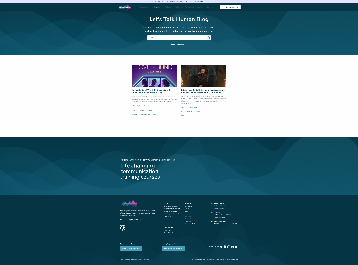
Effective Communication (141, 115)
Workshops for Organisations (172, 214)
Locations (187, 214)
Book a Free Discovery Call (173, 248)
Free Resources (189, 7)
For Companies (156, 7)
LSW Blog (188, 221)
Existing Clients (168, 216)
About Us (199, 7)
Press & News (189, 219)
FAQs (186, 211)
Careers (187, 209)
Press (153, 115)
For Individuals (143, 7)
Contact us (234, 259)
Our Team (188, 216)
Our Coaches (178, 7)
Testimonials (168, 7)
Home (166, 203)
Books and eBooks (190, 224)
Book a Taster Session (170, 211)
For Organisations (208, 259)
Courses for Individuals (170, 206)
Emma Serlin (143, 106)
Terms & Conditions (170, 233)
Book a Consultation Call (131, 248)
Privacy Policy (169, 228)
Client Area (210, 7)
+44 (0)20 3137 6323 (133, 220)
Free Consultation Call (230, 7)
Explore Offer (198, 1)
